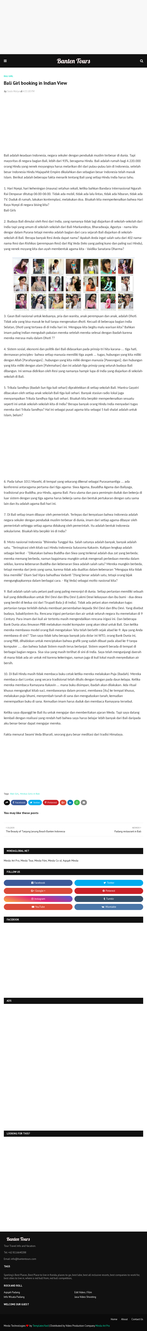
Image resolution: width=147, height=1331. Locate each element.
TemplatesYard (41, 1325)
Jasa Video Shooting (85, 1297)
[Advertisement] (73, 26)
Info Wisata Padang (14, 1297)
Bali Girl (14, 793)
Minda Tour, (27, 860)
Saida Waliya (13, 91)
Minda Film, (40, 860)
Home (114, 1319)
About (124, 1319)
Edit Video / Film (83, 1292)
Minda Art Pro (103, 1325)
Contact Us (137, 1319)
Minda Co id (55, 860)
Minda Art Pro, (12, 860)
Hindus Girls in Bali (30, 793)
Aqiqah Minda (70, 860)
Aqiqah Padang (12, 1292)
